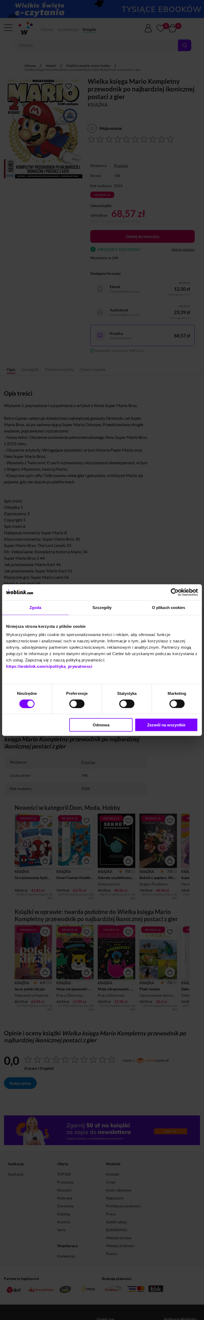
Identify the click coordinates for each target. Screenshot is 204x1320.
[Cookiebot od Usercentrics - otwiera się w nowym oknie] (174, 592)
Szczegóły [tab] (102, 607)
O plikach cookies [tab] (168, 607)
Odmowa (101, 725)
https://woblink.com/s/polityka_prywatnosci (49, 666)
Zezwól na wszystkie (166, 725)
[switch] (76, 703)
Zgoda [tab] (35, 607)
